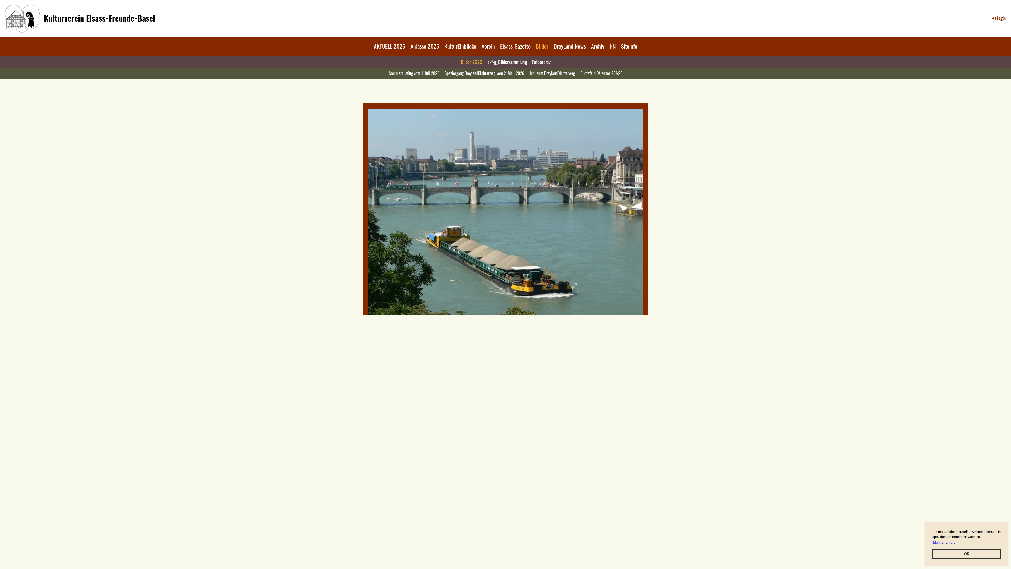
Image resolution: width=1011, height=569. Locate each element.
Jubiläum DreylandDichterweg (552, 73)
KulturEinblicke (460, 46)
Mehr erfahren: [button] (944, 543)
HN (612, 46)
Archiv (597, 46)
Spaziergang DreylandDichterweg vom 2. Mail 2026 (484, 73)
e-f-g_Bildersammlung (507, 61)
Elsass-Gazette (515, 46)
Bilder (542, 46)
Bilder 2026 (471, 61)
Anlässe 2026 (424, 46)
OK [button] (966, 554)
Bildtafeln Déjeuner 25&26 (601, 73)
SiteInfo (629, 46)
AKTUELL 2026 (389, 46)
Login (1001, 18)
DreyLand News (570, 46)
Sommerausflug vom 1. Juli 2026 (414, 73)
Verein (488, 46)
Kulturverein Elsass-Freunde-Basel (99, 18)
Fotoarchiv (541, 61)
